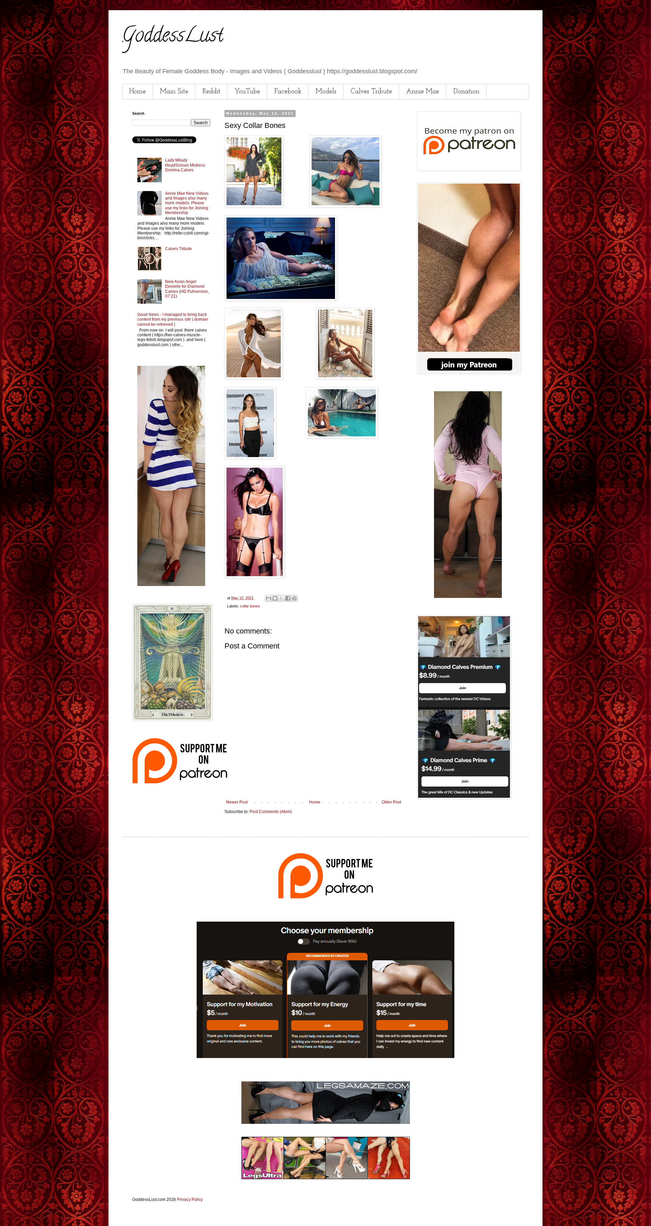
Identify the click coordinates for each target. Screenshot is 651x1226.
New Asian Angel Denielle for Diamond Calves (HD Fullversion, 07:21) (187, 289)
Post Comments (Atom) (271, 811)
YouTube (247, 91)
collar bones (250, 606)
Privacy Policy (190, 1199)
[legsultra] (325, 1177)
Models (326, 91)
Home (137, 91)
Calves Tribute (371, 91)
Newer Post (237, 802)
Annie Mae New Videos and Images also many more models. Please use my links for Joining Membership (187, 203)
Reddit (211, 91)
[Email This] (268, 598)
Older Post (391, 802)
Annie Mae (422, 91)
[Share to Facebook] (287, 598)
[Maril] (171, 584)
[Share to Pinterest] (294, 598)
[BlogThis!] (275, 598)
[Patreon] (179, 782)
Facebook (287, 91)
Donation (466, 91)
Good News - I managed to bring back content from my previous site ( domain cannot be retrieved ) (172, 319)
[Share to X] (281, 598)
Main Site (174, 91)
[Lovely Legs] (468, 596)
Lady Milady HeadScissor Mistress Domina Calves (185, 165)
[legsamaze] (325, 1056)
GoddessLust (172, 37)
